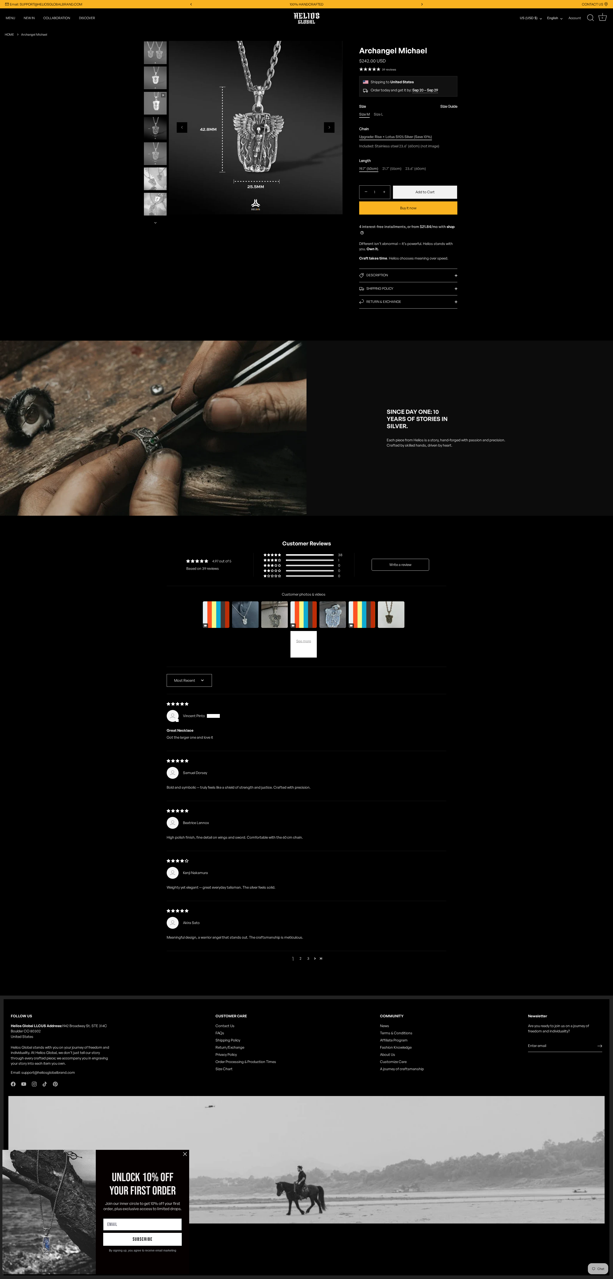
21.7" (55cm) (392, 168)
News (384, 1026)
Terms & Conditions (396, 1033)
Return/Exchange (230, 1047)
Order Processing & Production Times (246, 1061)
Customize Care (393, 1061)
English (552, 18)
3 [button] (308, 958)
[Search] (590, 18)
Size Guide (448, 106)
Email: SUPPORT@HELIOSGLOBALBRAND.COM (46, 4)
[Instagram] (34, 1083)
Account (574, 18)
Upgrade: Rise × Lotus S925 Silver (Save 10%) (395, 137)
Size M (364, 114)
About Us (387, 1054)
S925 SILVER (306, 4)
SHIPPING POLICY (379, 288)
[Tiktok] (44, 1083)
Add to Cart (425, 192)
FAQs (220, 1033)
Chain (364, 129)
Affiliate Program (394, 1040)
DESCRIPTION (377, 275)
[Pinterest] (55, 1083)
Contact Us (225, 1026)
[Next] (155, 222)
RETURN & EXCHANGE (383, 301)
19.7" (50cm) (368, 168)
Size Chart (224, 1069)
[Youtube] (23, 1083)
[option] (155, 53)
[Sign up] (599, 1045)
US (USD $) (529, 18)
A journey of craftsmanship (402, 1069)
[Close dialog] (185, 1154)
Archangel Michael (34, 34)
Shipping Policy (228, 1040)
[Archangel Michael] (155, 52)
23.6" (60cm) (415, 168)
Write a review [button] (400, 564)
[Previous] (155, 37)
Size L (378, 114)
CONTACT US (592, 4)
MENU (10, 18)
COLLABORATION (56, 18)
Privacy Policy (226, 1054)
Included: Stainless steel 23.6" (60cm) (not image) (399, 146)
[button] (182, 127)
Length (365, 161)
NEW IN (29, 18)
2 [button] (300, 958)
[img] (177, 704)
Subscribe (143, 1239)
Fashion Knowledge (396, 1047)
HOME (9, 34)
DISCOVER (87, 18)
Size (408, 106)
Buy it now (408, 208)
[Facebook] (13, 1083)
